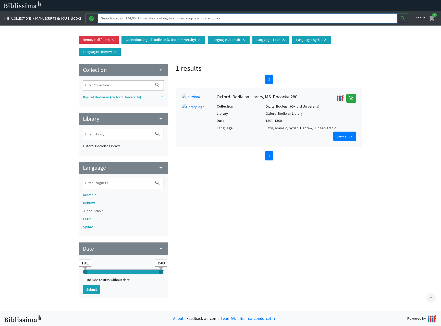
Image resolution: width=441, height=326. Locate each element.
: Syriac (311, 39)
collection (123, 69)
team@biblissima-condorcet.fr (248, 318)
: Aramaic (229, 39)
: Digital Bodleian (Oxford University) (163, 39)
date (123, 248)
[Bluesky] (253, 6)
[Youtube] (269, 6)
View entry (345, 136)
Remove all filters (99, 39)
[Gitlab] (286, 6)
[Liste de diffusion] (237, 6)
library (123, 118)
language (123, 167)
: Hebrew (100, 51)
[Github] (278, 6)
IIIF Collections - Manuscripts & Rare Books (42, 18)
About (420, 18)
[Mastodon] (261, 6)
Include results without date (108, 279)
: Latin (270, 39)
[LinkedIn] (245, 6)
